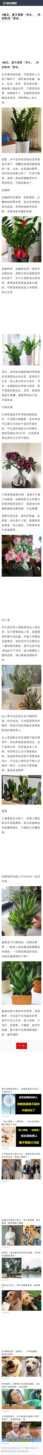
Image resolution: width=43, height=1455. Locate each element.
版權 (26, 1451)
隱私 (22, 1451)
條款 (19, 1451)
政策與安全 (12, 1451)
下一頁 (22, 1046)
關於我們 (4, 1451)
